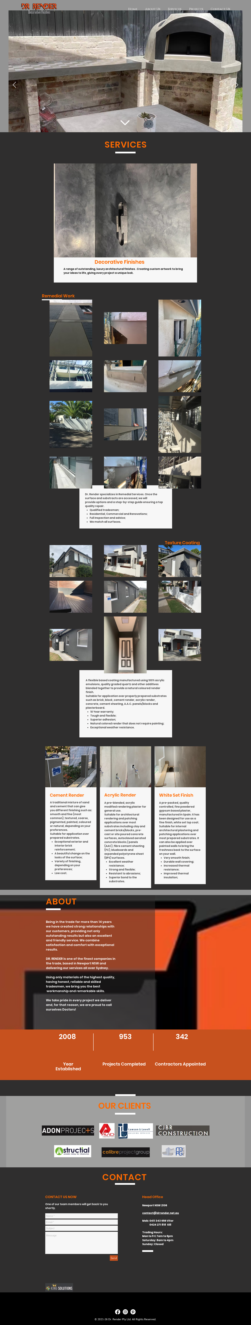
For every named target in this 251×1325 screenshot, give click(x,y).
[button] (125, 210)
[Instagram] (125, 1311)
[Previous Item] (14, 85)
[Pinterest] (133, 1311)
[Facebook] (117, 1311)
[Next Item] (237, 85)
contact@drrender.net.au (160, 1213)
